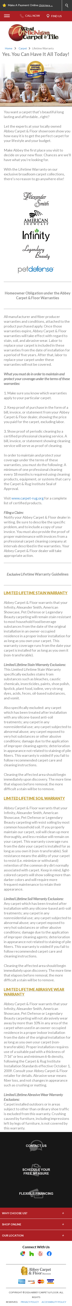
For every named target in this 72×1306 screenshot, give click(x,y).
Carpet (23, 48)
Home (8, 48)
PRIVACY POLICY (30, 1301)
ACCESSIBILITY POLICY (54, 1301)
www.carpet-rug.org (27, 498)
